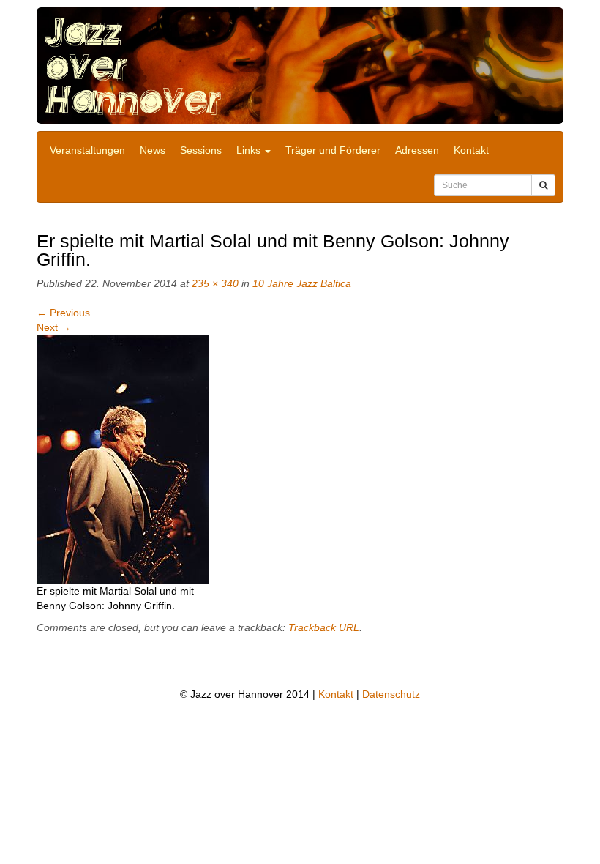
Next (54, 327)
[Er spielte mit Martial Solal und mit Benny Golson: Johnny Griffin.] (123, 458)
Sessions (201, 150)
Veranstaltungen (87, 150)
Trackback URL (323, 627)
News (152, 150)
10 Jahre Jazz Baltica (301, 283)
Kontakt (471, 150)
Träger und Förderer (332, 150)
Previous (63, 313)
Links (249, 150)
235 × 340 (215, 283)
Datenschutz (391, 694)
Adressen (417, 150)
